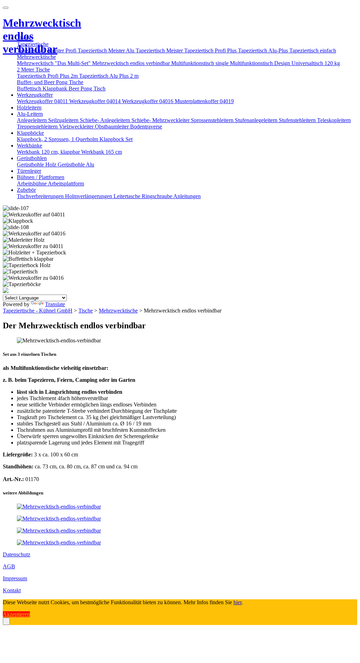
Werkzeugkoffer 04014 (95, 101)
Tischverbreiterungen (41, 196)
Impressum (15, 578)
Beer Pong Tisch (87, 88)
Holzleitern (29, 107)
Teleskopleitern (334, 120)
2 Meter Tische (33, 69)
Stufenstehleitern (298, 120)
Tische (85, 311)
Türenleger (29, 171)
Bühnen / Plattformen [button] (40, 177)
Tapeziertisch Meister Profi (47, 50)
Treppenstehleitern (38, 127)
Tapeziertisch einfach (312, 50)
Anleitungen (187, 196)
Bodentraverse (146, 127)
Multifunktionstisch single (200, 63)
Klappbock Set (116, 139)
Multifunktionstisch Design (260, 63)
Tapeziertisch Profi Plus (211, 50)
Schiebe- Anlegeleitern (105, 120)
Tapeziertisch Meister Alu (107, 50)
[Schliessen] (6, 621)
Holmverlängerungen (89, 196)
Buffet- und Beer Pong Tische (50, 82)
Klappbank (56, 88)
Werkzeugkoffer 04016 (148, 101)
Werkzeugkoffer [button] (35, 95)
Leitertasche (128, 196)
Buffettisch (30, 88)
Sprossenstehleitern (213, 120)
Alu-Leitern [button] (30, 114)
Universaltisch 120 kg (315, 63)
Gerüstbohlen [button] (32, 158)
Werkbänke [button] (29, 146)
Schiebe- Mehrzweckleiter (161, 120)
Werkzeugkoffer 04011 (43, 101)
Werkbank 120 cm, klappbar (49, 152)
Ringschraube (157, 196)
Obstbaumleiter (112, 127)
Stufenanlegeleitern (257, 120)
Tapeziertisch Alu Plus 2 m (109, 76)
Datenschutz (16, 554)
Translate (55, 304)
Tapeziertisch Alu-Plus (263, 50)
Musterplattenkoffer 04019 (204, 101)
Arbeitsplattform (66, 184)
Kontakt (12, 590)
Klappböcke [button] (30, 133)
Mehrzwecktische (36, 57)
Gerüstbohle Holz (37, 165)
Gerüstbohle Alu (76, 165)
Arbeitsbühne (32, 184)
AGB (9, 566)
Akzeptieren (16, 614)
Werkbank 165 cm (101, 152)
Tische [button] (24, 38)
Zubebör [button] (26, 190)
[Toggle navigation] (5, 8)
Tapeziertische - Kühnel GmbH (37, 311)
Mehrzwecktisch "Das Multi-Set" (54, 63)
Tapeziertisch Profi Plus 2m (48, 76)
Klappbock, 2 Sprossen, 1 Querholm (58, 139)
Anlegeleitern (32, 120)
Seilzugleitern (64, 120)
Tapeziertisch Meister (160, 50)
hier (237, 602)
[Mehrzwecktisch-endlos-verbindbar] (59, 507)
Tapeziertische (33, 44)
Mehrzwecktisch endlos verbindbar (131, 63)
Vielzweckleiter (77, 127)
